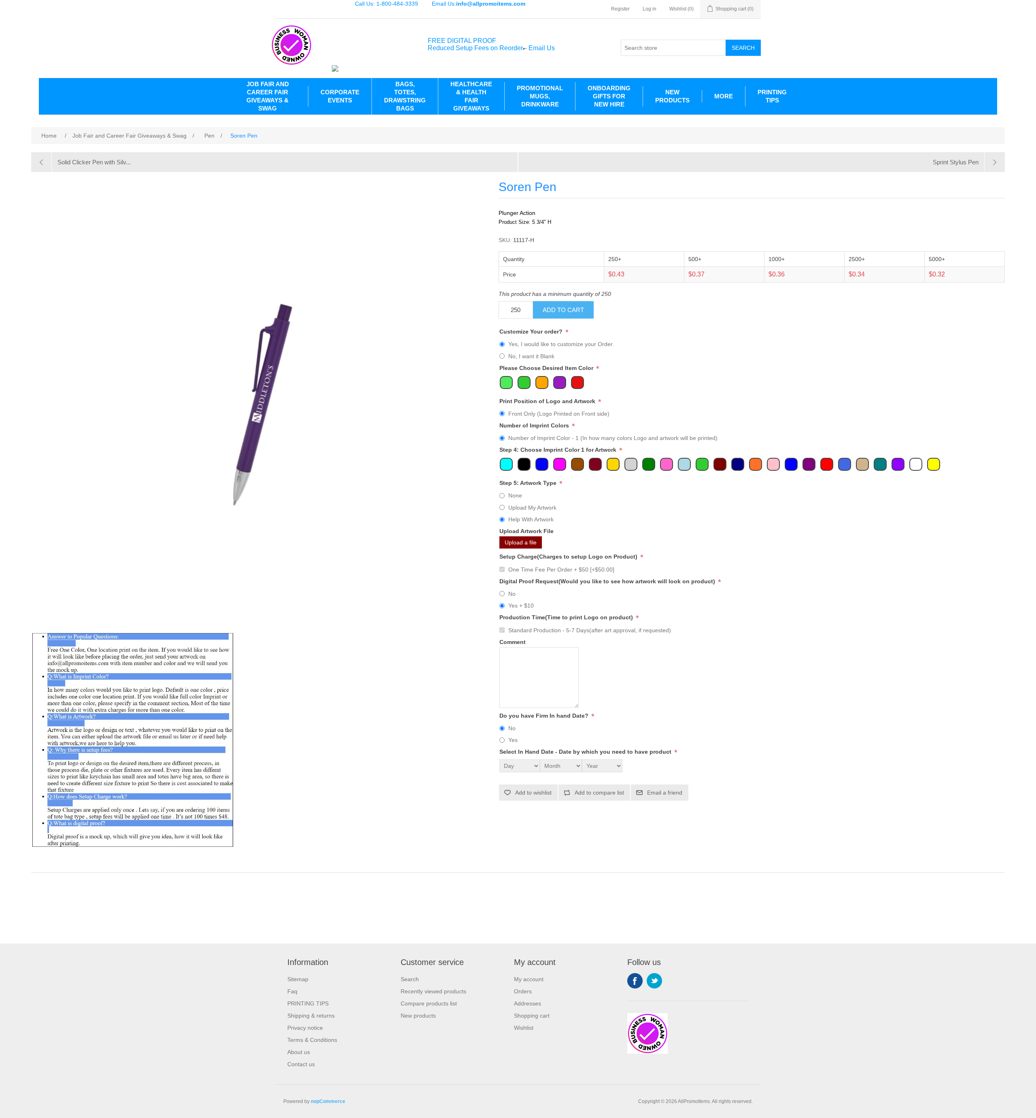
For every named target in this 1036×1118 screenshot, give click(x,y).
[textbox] (673, 48)
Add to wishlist (533, 792)
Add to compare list (599, 792)
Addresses (527, 1003)
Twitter (654, 980)
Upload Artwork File (526, 531)
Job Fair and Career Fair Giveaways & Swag (267, 96)
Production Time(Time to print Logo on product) (567, 617)
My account (528, 979)
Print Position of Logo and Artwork (548, 401)
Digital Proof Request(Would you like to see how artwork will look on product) (608, 581)
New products (418, 1015)
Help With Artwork (531, 519)
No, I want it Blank (531, 356)
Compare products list (429, 1003)
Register (620, 9)
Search (743, 48)
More (723, 96)
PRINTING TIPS (772, 96)
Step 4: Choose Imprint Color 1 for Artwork (558, 449)
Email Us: (478, 3)
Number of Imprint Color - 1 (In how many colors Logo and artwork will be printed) (613, 438)
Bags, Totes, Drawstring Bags (405, 96)
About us (298, 1052)
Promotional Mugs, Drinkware (540, 96)
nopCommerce (328, 1101)
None (515, 495)
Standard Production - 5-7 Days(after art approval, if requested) (589, 630)
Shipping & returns (311, 1015)
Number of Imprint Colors (535, 425)
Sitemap (297, 979)
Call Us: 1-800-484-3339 (386, 3)
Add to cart (563, 309)
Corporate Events (340, 96)
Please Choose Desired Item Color (547, 368)
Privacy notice (305, 1027)
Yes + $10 (521, 605)
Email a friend (664, 792)
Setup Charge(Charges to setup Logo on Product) (569, 557)
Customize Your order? (531, 331)
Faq (292, 991)
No (512, 594)
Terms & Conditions (312, 1040)
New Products (672, 96)
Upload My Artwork (532, 507)
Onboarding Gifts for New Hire (609, 96)
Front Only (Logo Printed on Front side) (558, 413)
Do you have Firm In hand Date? (544, 715)
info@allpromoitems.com (490, 3)
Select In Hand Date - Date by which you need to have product (586, 752)
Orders (523, 991)
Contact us (301, 1064)
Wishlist (523, 1027)
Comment (512, 642)
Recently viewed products (433, 991)
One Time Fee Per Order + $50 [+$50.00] (561, 569)
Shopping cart (532, 1015)
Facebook (635, 980)
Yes (513, 740)
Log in (649, 9)
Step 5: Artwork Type (528, 483)
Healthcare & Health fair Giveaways (471, 96)
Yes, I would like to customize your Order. (561, 344)
